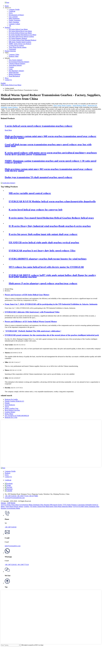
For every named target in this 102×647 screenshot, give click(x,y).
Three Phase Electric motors (17, 47)
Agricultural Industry (15, 65)
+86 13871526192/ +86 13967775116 (17, 564)
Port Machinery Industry (16, 71)
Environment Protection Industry (19, 62)
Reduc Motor (9, 414)
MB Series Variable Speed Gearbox (20, 42)
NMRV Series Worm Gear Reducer (20, 44)
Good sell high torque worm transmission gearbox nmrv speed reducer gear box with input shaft (48, 145)
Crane (11, 69)
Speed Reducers (10, 405)
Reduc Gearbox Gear (11, 408)
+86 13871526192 (10, 527)
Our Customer (13, 17)
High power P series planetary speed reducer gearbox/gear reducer (43, 283)
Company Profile (14, 9)
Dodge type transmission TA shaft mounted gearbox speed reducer (38, 177)
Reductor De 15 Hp (11, 417)
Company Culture (14, 24)
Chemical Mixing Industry (17, 63)
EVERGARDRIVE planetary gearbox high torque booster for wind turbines (47, 258)
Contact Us (8, 80)
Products (7, 27)
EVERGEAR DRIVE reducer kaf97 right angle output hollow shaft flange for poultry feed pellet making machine (52, 276)
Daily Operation (14, 22)
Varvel (7, 406)
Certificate (12, 11)
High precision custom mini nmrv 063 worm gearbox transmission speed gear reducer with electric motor (48, 170)
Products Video (13, 56)
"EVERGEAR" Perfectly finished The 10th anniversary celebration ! (33, 331)
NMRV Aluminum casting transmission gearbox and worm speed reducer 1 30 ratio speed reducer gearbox (50, 162)
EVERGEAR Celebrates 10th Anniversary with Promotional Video (32, 312)
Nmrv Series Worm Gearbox (62, 105)
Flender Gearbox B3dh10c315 (14, 401)
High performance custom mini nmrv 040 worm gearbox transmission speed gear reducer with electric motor (50, 137)
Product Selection (10, 51)
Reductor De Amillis (11, 399)
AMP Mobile (11, 503)
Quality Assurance (14, 20)
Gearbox (26, 506)
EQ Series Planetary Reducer (18, 38)
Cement (11, 67)
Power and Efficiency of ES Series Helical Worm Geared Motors (31, 321)
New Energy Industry (15, 60)
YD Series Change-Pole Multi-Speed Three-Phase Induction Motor (51, 506)
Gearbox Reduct (10, 412)
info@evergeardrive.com (12, 546)
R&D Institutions (14, 18)
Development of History (16, 15)
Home (7, 6)
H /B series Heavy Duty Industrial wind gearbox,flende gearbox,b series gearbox (50, 226)
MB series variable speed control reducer (30, 193)
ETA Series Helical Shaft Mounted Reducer (22, 40)
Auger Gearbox (13, 107)
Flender (7, 403)
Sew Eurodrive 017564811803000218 (17, 415)
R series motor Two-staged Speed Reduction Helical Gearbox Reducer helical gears (51, 218)
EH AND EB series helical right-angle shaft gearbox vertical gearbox (44, 242)
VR (10, 26)
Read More (8, 130)
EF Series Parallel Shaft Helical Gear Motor (22, 35)
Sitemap (3, 503)
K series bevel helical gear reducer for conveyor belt (35, 209)
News (6, 78)
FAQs (11, 13)
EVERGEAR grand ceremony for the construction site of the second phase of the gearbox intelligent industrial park (52, 335)
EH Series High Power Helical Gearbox (21, 36)
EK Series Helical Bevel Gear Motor (20, 31)
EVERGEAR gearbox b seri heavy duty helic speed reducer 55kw (42, 250)
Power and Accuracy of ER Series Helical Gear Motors (27, 295)
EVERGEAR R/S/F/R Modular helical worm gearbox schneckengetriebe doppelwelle (52, 201)
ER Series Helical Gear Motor (18, 29)
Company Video (14, 54)
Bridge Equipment (14, 74)
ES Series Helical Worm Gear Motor (20, 33)
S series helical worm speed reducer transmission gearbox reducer (38, 126)
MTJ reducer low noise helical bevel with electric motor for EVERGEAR (46, 267)
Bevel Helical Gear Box (12, 410)
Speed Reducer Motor (79, 105)
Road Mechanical (14, 76)
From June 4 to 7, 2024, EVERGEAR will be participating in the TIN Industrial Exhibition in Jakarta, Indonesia (51, 304)
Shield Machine (14, 72)
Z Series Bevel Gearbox (16, 45)
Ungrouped (12, 49)
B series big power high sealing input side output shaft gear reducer (43, 234)
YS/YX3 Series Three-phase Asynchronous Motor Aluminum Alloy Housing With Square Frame (31, 505)
